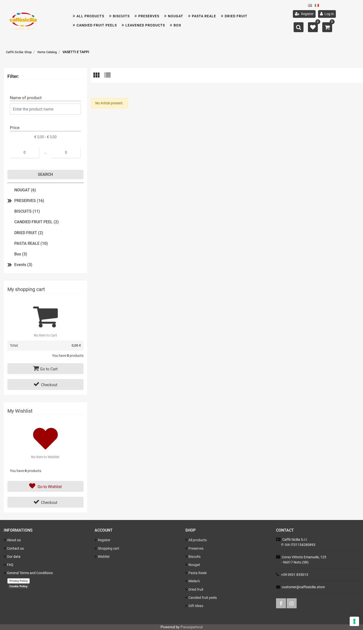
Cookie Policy (18, 586)
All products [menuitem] (90, 16)
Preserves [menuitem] (148, 16)
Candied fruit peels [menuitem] (97, 25)
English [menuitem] (311, 6)
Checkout (49, 384)
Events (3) (23, 264)
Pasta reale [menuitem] (204, 16)
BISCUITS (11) (27, 211)
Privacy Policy (18, 581)
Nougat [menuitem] (175, 16)
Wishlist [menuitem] (104, 557)
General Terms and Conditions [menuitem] (30, 573)
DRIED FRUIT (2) (28, 232)
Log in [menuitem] (329, 14)
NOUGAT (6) (25, 190)
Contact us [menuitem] (15, 548)
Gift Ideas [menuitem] (195, 606)
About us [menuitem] (14, 540)
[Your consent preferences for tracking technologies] (354, 621)
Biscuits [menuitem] (194, 557)
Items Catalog (47, 52)
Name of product (26, 97)
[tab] (98, 75)
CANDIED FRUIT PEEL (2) (36, 222)
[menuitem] (119, 16)
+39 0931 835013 (294, 575)
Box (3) (20, 254)
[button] (45, 174)
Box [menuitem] (177, 25)
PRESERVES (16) (29, 200)
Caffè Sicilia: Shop (19, 52)
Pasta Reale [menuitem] (197, 573)
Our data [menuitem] (13, 557)
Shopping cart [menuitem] (108, 548)
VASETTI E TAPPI (75, 52)
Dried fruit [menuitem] (236, 16)
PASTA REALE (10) (31, 243)
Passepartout (192, 627)
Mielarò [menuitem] (194, 581)
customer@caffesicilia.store (303, 587)
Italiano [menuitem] (318, 6)
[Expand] (9, 200)
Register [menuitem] (307, 14)
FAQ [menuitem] (10, 565)
